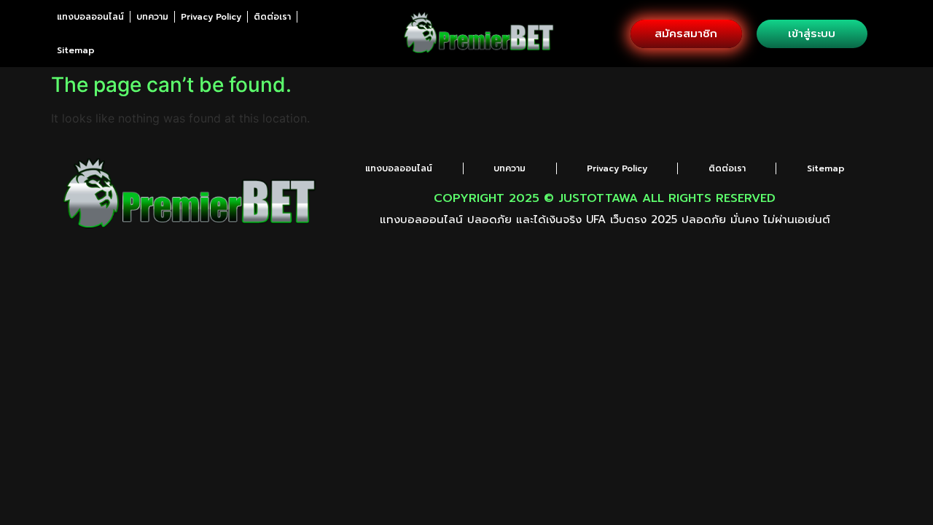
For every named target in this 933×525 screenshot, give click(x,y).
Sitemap (76, 50)
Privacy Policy (211, 16)
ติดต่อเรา (272, 16)
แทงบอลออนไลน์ (90, 16)
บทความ (152, 16)
